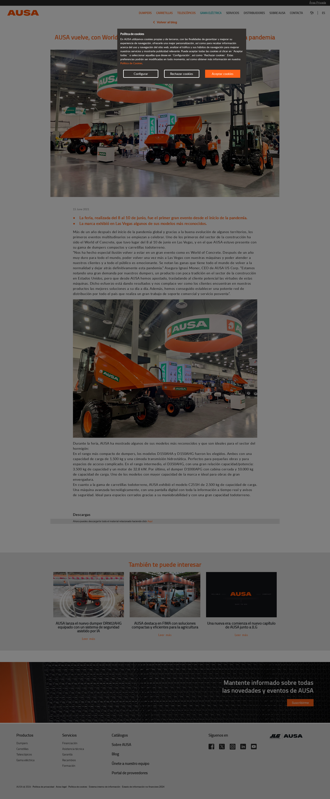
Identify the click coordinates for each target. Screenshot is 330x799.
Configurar (141, 74)
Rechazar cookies (181, 74)
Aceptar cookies (222, 74)
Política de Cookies (131, 63)
